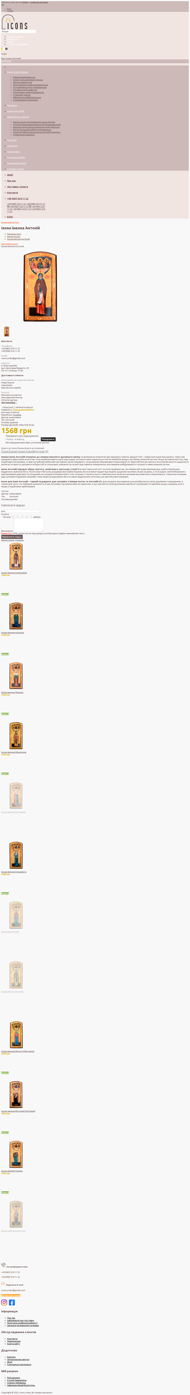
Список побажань (16, 1382)
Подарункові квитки (18, 1359)
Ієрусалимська (28, 92)
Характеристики (21, 451)
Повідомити (48, 439)
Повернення (13, 1341)
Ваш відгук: (7, 531)
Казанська (24, 77)
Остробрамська (30, 87)
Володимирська (30, 85)
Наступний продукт (9, 244)
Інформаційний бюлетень (21, 1385)
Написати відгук (24, 407)
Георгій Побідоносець (37, 132)
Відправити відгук (12, 537)
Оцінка (5, 514)
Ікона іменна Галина (12, 1171)
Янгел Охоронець (32, 129)
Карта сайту (13, 1343)
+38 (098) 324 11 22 (16, 204)
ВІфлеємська (27, 97)
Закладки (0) (12, 39)
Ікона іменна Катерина (13, 812)
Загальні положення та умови (23, 1325)
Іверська (22, 82)
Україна (17, 415)
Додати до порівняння (34, 448)
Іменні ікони (7, 540)
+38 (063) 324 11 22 (18, 206)
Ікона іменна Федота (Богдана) (17, 1051)
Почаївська (25, 90)
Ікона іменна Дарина (12, 692)
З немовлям (25, 100)
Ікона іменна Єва (10, 931)
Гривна (10, 11)
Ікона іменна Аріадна (12, 632)
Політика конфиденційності (22, 1323)
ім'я (3, 511)
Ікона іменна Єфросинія (13, 752)
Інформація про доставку (20, 1320)
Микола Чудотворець (36, 127)
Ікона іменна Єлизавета (13, 872)
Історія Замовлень (17, 1380)
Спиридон (24, 134)
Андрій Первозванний (37, 124)
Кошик (10, 42)
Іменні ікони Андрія (34, 122)
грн (2, 5)
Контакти (12, 1338)
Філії (9, 1362)
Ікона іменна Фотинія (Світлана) (18, 1111)
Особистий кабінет (15, 36)
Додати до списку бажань (12, 448)
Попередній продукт (10, 222)
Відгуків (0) (40, 451)
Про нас (11, 1318)
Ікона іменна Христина (13, 1230)
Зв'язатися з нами (10, 1295)
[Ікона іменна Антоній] (40, 324)
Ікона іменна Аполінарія (14, 572)
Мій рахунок (13, 1377)
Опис (5, 451)
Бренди (11, 1357)
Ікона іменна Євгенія (12, 991)
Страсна (21, 95)
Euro (9, 9)
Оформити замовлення (17, 44)
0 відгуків (8, 407)
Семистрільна (28, 80)
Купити (5, 594)
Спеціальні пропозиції (19, 1364)
